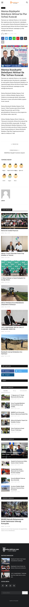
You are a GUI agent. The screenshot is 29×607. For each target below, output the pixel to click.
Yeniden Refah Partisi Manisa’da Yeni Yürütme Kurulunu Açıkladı (17, 471)
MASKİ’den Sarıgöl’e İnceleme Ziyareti (14, 153)
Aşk (15, 170)
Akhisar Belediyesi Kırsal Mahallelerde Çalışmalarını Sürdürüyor (12, 303)
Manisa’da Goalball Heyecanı (9, 230)
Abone (25, 593)
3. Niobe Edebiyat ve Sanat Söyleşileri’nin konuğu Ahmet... (13, 279)
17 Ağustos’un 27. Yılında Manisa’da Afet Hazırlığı (17, 396)
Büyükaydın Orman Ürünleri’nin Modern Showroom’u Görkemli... (19, 567)
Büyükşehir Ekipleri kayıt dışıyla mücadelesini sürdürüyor (18, 559)
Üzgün (9, 180)
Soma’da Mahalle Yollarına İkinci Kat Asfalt (18, 479)
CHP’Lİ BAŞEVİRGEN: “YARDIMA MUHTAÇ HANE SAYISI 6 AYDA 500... (18, 575)
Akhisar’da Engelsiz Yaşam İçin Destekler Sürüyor (19, 421)
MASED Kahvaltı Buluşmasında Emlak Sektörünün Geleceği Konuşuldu (12, 521)
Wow (15, 180)
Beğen (3, 170)
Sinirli (4, 180)
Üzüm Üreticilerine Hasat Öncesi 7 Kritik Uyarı (17, 429)
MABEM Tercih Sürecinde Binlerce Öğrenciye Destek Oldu (19, 413)
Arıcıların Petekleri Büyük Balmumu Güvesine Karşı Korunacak (17, 488)
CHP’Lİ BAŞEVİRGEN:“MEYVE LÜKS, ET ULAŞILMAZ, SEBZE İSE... (12, 328)
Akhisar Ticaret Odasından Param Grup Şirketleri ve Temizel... (12, 254)
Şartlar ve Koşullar (14, 600)
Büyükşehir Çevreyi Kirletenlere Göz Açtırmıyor (11, 353)
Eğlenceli (21, 170)
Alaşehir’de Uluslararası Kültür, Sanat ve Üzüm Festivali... (19, 462)
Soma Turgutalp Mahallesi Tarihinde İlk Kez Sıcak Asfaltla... (18, 405)
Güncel (3, 8)
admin (5, 33)
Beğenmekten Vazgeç (9, 170)
